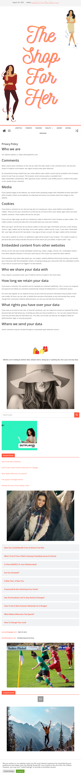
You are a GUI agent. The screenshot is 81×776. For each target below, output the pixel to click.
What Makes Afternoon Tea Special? (14, 474)
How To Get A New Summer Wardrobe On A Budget (20, 468)
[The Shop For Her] (4, 130)
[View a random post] (76, 130)
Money (59, 128)
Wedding (43, 133)
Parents (29, 128)
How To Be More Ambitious (11, 462)
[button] (52, 128)
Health (48, 128)
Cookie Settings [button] (9, 771)
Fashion (38, 128)
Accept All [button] (20, 771)
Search (76, 415)
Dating (68, 128)
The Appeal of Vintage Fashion (42, 2)
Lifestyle (18, 128)
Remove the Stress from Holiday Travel (15, 486)
